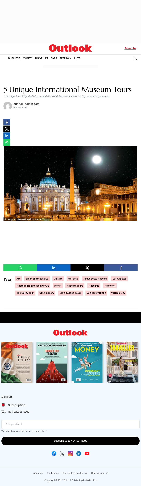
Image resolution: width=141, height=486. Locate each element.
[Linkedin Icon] (79, 453)
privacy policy (38, 431)
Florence (73, 279)
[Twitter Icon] (62, 453)
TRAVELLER (41, 58)
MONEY (27, 58)
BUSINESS (14, 58)
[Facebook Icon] (54, 453)
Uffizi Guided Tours (70, 293)
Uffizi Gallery (46, 293)
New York (110, 286)
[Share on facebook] (6, 122)
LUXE (77, 58)
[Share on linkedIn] (6, 135)
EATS (54, 58)
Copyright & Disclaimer (75, 473)
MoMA (57, 286)
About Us (38, 473)
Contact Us (53, 473)
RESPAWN (65, 58)
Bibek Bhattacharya (37, 279)
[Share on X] (6, 128)
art (18, 279)
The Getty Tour (25, 293)
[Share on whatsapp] (6, 142)
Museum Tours (75, 286)
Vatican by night (96, 293)
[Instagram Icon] (70, 453)
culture (58, 279)
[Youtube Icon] (87, 453)
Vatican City (118, 293)
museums (94, 286)
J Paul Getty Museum (95, 279)
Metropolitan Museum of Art (33, 286)
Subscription (16, 405)
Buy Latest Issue (19, 412)
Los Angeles (119, 279)
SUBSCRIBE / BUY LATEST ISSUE (70, 441)
